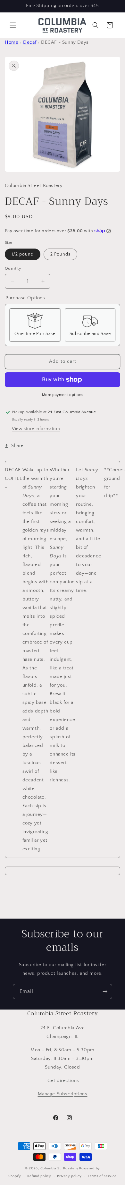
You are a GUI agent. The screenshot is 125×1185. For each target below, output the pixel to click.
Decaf (29, 42)
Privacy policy (69, 1176)
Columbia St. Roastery (59, 1168)
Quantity (13, 268)
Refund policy (39, 1176)
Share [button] (17, 445)
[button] (13, 25)
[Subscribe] (105, 991)
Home (11, 42)
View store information (36, 428)
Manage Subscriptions (63, 1094)
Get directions (62, 1080)
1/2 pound (23, 254)
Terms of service (102, 1176)
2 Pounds (60, 254)
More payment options (62, 395)
